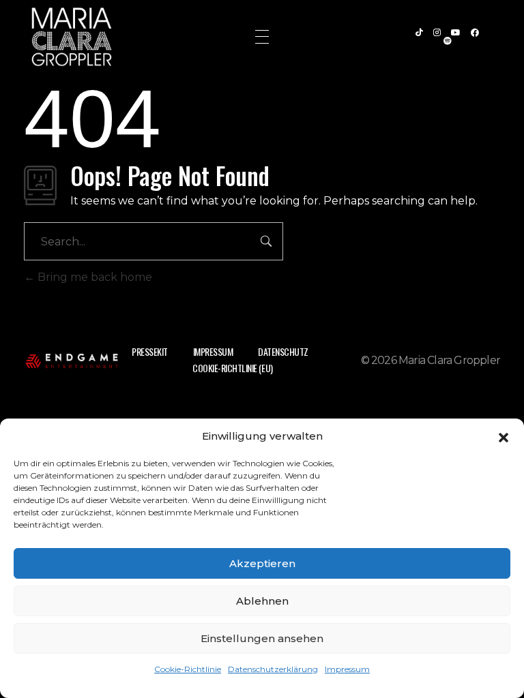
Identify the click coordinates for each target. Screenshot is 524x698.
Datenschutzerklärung (273, 669)
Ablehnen (262, 600)
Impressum (347, 669)
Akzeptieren (262, 563)
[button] (503, 436)
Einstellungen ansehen (262, 638)
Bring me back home (93, 277)
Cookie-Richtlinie (187, 669)
